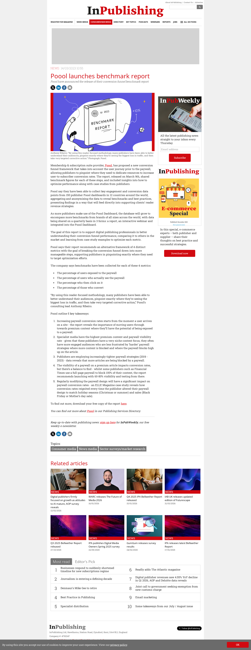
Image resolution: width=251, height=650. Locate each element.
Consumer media (64, 449)
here (124, 403)
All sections (190, 22)
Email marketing (146, 597)
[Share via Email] (70, 87)
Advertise (199, 2)
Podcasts (143, 22)
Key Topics (131, 22)
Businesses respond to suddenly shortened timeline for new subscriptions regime (87, 569)
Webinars (155, 22)
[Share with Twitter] (53, 87)
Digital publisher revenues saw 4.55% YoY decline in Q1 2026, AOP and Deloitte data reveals (166, 578)
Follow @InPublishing (191, 628)
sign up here (107, 422)
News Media (82, 22)
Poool (108, 165)
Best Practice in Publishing (78, 597)
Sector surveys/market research (122, 449)
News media (88, 449)
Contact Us (188, 2)
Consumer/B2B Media (101, 22)
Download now (179, 253)
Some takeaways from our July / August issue (164, 606)
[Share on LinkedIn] (58, 87)
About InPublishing (173, 2)
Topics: (55, 444)
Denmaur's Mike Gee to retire (79, 588)
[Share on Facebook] (64, 87)
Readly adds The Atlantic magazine (157, 569)
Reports (167, 22)
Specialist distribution (75, 606)
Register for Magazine (62, 22)
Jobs (175, 22)
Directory (118, 22)
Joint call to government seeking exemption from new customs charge (166, 588)
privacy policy (118, 645)
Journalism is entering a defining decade (86, 579)
